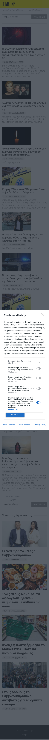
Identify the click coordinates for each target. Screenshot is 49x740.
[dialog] (24, 370)
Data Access (24, 425)
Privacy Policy (40, 425)
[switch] (38, 368)
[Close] (43, 315)
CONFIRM (15, 415)
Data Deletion (9, 425)
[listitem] (24, 362)
